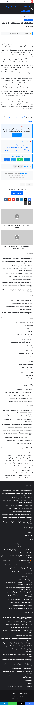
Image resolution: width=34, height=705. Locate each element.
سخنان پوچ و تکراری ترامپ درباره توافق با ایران (20, 458)
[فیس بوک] (29, 199)
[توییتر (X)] (25, 199)
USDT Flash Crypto (28, 325)
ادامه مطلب (17, 135)
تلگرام (26, 159)
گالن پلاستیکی (29, 369)
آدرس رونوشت (17, 193)
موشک (29, 184)
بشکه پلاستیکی (29, 336)
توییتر (13, 159)
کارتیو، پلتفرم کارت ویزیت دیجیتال (25, 367)
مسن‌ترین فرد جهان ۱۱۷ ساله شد (23, 472)
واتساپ (20, 159)
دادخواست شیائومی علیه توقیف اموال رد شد (18, 147)
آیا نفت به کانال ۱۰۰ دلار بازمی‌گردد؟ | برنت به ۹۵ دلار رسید (16, 1)
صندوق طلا (30, 358)
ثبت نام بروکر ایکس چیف (27, 339)
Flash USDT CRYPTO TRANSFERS (24, 323)
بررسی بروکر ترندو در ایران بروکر (25, 334)
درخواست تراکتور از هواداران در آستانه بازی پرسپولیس (18, 455)
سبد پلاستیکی (30, 356)
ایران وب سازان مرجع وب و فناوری (17, 117)
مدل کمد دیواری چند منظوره (26, 372)
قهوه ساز (31, 361)
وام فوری (31, 380)
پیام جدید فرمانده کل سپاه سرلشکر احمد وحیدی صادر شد (18, 460)
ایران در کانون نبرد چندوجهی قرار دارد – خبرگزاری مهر (18, 475)
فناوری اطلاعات (25, 16)
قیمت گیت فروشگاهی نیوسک (26, 364)
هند (22, 184)
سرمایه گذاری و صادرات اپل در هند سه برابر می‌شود (16, 150)
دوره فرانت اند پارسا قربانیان (26, 353)
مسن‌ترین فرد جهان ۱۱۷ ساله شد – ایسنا (22, 470)
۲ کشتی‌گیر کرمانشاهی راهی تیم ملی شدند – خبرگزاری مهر (17, 477)
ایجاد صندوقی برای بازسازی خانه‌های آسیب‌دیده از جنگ (18, 463)
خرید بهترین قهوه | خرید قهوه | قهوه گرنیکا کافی (22, 342)
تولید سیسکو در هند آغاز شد (22, 145)
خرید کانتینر (30, 345)
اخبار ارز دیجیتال (29, 328)
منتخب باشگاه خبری (27, 448)
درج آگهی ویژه (29, 350)
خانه (31, 16)
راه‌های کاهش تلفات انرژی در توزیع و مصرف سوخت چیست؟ (17, 452)
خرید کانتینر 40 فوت (28, 347)
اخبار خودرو (30, 331)
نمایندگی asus (29, 375)
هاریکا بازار (30, 378)
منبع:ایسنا (30, 121)
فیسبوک (7, 159)
